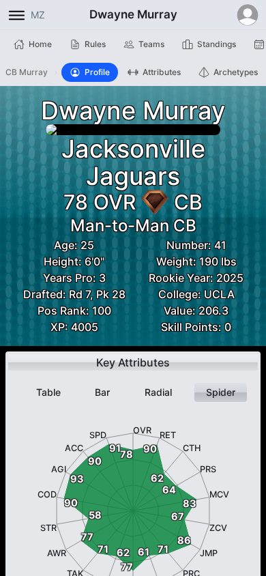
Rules (95, 44)
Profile (97, 72)
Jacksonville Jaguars (133, 162)
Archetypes (235, 72)
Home (40, 44)
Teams (151, 44)
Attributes (162, 72)
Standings (216, 44)
